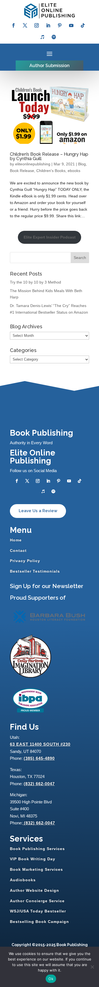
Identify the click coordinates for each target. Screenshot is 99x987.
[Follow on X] (25, 25)
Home (16, 540)
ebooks (74, 170)
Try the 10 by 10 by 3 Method (35, 282)
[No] (92, 967)
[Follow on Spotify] (54, 37)
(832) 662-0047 (39, 783)
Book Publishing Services (37, 848)
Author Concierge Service (37, 901)
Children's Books (50, 170)
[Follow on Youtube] (71, 25)
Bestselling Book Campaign (39, 921)
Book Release (22, 170)
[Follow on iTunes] (42, 37)
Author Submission (49, 65)
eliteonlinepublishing (32, 164)
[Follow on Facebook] (13, 25)
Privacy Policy (25, 561)
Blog (82, 164)
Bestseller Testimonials (35, 571)
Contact (18, 550)
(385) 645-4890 (39, 758)
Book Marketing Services (36, 869)
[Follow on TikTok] (82, 25)
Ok (50, 979)
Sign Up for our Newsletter (46, 586)
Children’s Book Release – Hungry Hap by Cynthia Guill (49, 156)
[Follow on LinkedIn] (48, 25)
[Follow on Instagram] (36, 25)
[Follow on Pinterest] (59, 25)
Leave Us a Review (38, 510)
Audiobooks (23, 880)
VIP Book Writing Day (32, 859)
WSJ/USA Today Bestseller (38, 911)
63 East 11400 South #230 (40, 744)
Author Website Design (34, 890)
